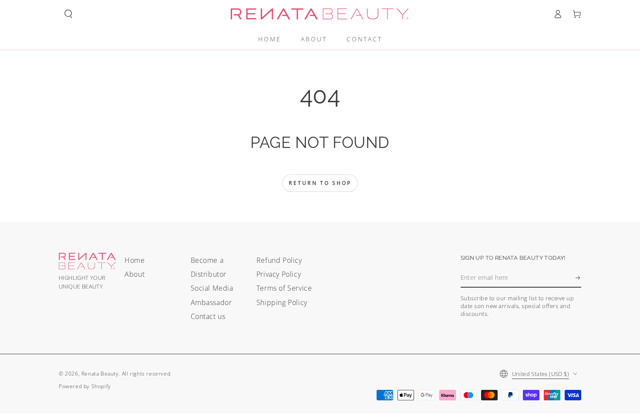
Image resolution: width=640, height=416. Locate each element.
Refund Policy (279, 260)
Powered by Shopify (85, 386)
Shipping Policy (281, 302)
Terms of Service (284, 288)
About (135, 274)
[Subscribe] (578, 277)
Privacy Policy (278, 274)
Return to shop (320, 183)
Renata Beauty (100, 373)
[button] (68, 13)
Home (135, 260)
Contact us (208, 316)
